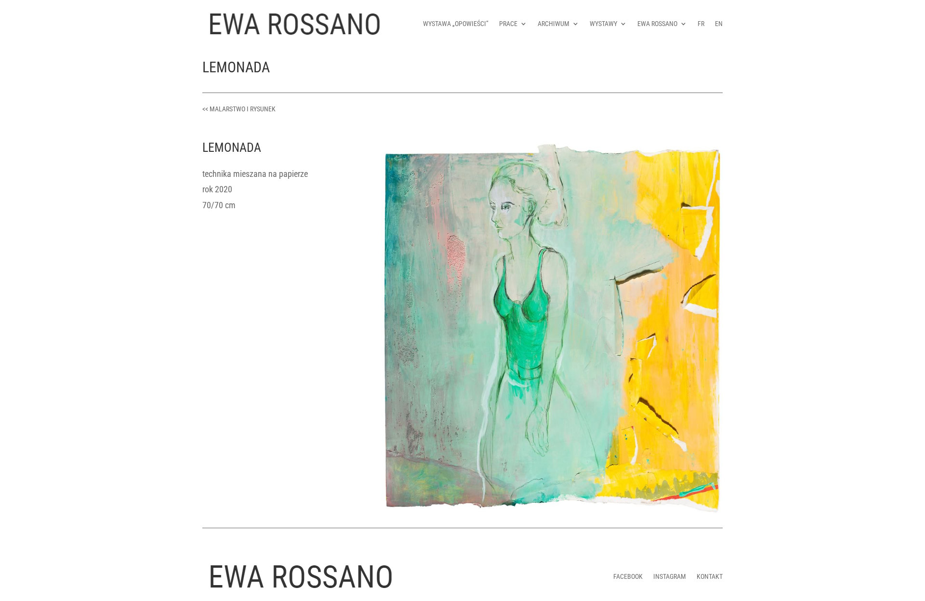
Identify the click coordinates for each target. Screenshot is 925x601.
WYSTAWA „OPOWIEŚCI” (456, 23)
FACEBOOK (628, 576)
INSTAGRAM (669, 576)
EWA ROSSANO (657, 23)
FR (701, 23)
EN (719, 23)
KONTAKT (710, 576)
